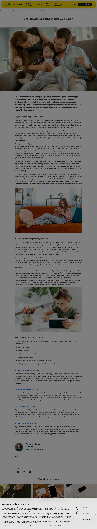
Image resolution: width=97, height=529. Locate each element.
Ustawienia (86, 519)
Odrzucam (86, 513)
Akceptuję (86, 507)
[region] (48, 513)
